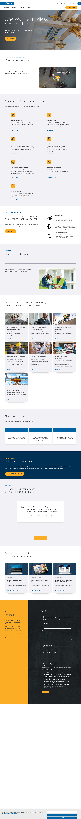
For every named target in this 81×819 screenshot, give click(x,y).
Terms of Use (6, 813)
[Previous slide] (37, 532)
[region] (40, 517)
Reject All (62, 815)
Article (8, 369)
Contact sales (40, 538)
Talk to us (10, 38)
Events (29, 7)
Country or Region (50, 645)
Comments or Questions (49, 652)
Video (8, 338)
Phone (46, 638)
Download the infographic (13, 590)
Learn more (14, 130)
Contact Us (71, 7)
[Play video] (57, 77)
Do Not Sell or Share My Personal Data (62, 811)
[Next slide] (44, 532)
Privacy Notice (49, 669)
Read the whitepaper (60, 590)
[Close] (79, 814)
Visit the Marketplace (14, 474)
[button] (62, 3)
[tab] (13, 262)
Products (14, 7)
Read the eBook (34, 590)
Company (47, 623)
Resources (22, 7)
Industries (6, 7)
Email (46, 631)
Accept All (62, 817)
